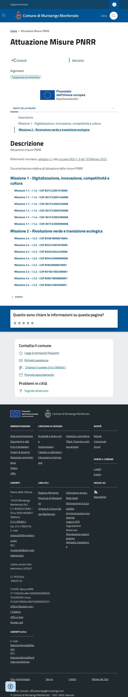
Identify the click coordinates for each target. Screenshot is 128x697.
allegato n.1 (45, 159)
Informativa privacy (76, 493)
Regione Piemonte (19, 4)
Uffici (13, 473)
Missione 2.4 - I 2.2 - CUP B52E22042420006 (41, 252)
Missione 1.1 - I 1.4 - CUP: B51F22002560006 (41, 217)
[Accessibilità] (10, 686)
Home (13, 31)
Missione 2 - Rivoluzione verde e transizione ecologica (56, 231)
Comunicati (100, 441)
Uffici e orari (16, 617)
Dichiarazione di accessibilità (77, 506)
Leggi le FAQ (73, 522)
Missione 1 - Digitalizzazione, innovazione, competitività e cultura (59, 180)
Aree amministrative (21, 436)
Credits (72, 679)
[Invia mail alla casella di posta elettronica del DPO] (22, 647)
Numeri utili (16, 622)
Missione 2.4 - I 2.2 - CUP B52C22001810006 (41, 245)
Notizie (98, 436)
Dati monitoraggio (20, 679)
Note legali (72, 498)
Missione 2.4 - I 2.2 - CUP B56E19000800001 (41, 278)
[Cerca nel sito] (112, 16)
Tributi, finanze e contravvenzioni (78, 444)
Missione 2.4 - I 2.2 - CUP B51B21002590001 (41, 272)
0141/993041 (18, 522)
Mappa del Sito (100, 679)
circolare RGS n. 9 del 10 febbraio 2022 (82, 159)
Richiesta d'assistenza (77, 544)
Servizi (49, 679)
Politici (14, 468)
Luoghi (97, 469)
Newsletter (100, 497)
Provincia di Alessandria (50, 500)
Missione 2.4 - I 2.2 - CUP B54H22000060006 (41, 258)
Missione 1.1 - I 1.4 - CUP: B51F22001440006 (41, 197)
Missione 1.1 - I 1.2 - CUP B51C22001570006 (41, 190)
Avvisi (97, 447)
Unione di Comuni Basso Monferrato (49, 511)
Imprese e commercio (78, 436)
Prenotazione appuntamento (77, 536)
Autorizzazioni (46, 447)
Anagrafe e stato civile (50, 438)
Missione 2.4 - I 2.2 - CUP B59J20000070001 (40, 265)
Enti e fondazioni (19, 447)
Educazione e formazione (50, 460)
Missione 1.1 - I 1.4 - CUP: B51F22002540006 (41, 204)
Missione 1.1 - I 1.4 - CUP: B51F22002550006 (41, 210)
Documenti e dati (19, 441)
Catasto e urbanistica (50, 452)
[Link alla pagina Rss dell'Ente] (96, 492)
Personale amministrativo (21, 460)
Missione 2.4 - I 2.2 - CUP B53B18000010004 (41, 238)
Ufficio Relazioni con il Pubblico (22, 609)
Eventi (97, 474)
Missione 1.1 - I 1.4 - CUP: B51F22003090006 (41, 224)
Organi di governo (20, 452)
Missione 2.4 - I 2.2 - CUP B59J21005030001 (40, 285)
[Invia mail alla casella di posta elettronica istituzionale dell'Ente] (22, 538)
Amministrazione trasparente (78, 515)
